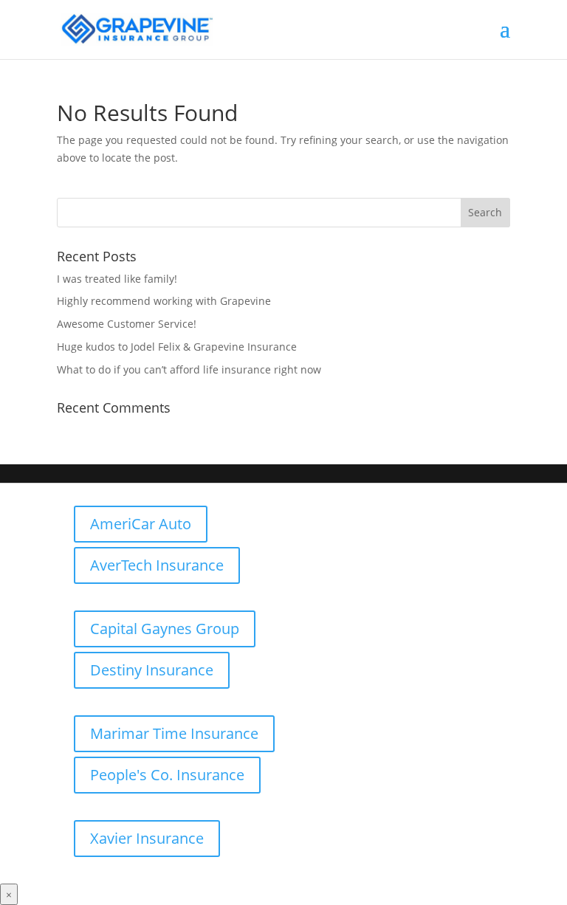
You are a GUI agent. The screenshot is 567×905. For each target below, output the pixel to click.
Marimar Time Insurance (174, 733)
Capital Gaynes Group (164, 629)
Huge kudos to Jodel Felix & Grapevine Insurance (177, 347)
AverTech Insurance (157, 565)
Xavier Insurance (147, 838)
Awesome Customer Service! (126, 324)
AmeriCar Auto (140, 524)
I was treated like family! (117, 279)
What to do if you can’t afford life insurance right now (189, 369)
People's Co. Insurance (167, 775)
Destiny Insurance (151, 670)
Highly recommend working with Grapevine (164, 301)
